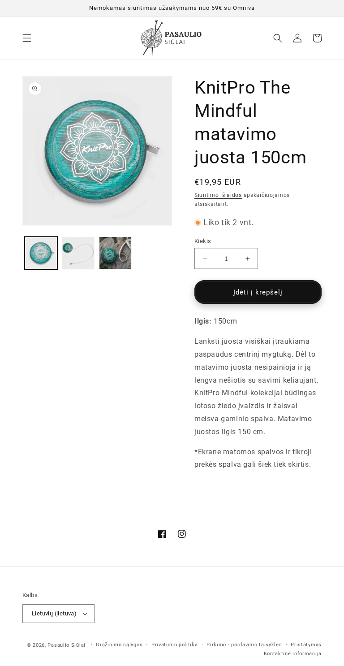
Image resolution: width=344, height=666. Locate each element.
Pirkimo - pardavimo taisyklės (244, 645)
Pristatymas (306, 645)
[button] (27, 38)
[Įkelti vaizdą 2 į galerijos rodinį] (78, 253)
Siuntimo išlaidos (218, 195)
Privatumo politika (174, 645)
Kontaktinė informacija (293, 654)
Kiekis (202, 241)
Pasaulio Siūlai (66, 645)
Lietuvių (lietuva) (54, 613)
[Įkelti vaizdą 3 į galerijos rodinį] (115, 253)
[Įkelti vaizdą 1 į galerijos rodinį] (41, 253)
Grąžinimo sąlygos (119, 645)
